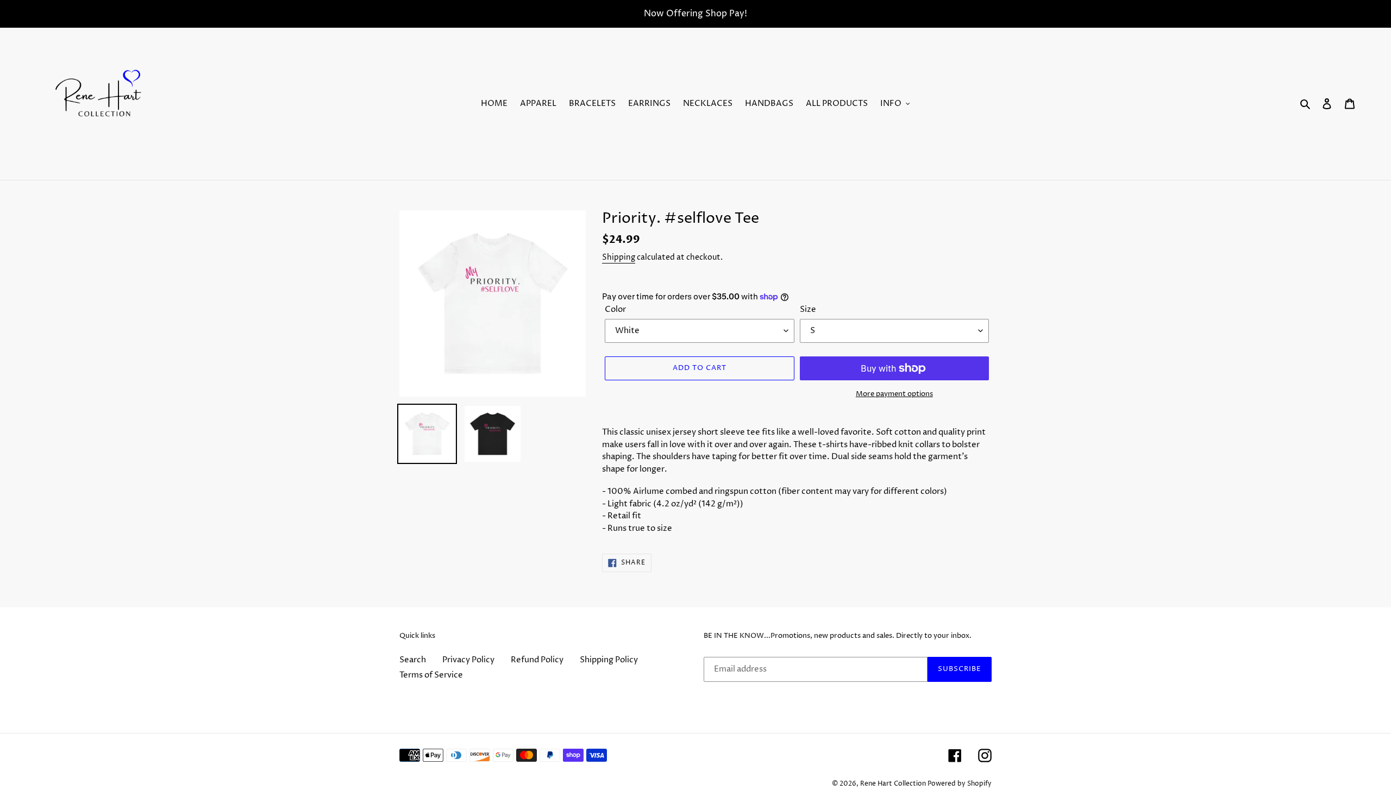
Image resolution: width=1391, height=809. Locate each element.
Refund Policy (537, 660)
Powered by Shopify (960, 783)
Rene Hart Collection (893, 783)
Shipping (618, 257)
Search (412, 660)
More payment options (894, 394)
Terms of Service (431, 675)
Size (808, 309)
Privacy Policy (468, 660)
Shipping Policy (609, 660)
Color (615, 309)
